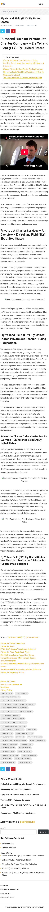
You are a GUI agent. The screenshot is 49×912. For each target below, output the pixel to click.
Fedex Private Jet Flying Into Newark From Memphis (22, 784)
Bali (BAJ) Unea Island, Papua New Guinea (17, 655)
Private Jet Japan (7, 646)
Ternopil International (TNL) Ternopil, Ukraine (18, 658)
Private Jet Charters (37, 740)
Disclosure (4, 687)
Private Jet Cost (26, 744)
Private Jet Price (24, 748)
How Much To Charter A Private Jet (14, 726)
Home (5, 12)
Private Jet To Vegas (29, 755)
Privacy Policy (6, 690)
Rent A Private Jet (25, 762)
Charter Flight (7, 693)
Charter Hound (6, 26)
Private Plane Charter (22, 759)
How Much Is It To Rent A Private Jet (14, 722)
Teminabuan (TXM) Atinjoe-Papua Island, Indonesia (20, 669)
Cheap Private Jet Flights (10, 697)
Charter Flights (21, 693)
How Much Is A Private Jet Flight (13, 719)
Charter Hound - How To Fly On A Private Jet (27, 907)
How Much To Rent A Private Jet (12, 730)
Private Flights (7, 737)
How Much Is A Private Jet (11, 684)
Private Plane (6, 759)
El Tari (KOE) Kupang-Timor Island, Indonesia (18, 649)
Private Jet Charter (7, 681)
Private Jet (20, 737)
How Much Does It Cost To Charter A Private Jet (18, 704)
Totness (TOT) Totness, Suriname (15, 800)
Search (3, 828)
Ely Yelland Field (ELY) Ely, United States (23, 637)
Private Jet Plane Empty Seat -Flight (14, 652)
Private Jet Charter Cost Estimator (14, 740)
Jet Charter (32, 730)
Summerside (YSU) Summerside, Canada (17, 813)
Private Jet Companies (9, 744)
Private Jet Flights (8, 748)
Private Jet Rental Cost (10, 755)
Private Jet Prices (8, 751)
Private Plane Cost (8, 762)
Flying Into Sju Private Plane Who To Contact (19, 795)
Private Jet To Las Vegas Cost (12, 643)
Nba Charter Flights (8, 661)
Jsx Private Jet (7, 733)
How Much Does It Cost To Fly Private (14, 708)
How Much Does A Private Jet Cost (13, 700)
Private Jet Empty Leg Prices (12, 672)
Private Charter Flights (24, 733)
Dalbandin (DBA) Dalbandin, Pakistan (15, 789)
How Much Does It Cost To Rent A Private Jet (17, 711)
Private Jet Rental (15, 12)
